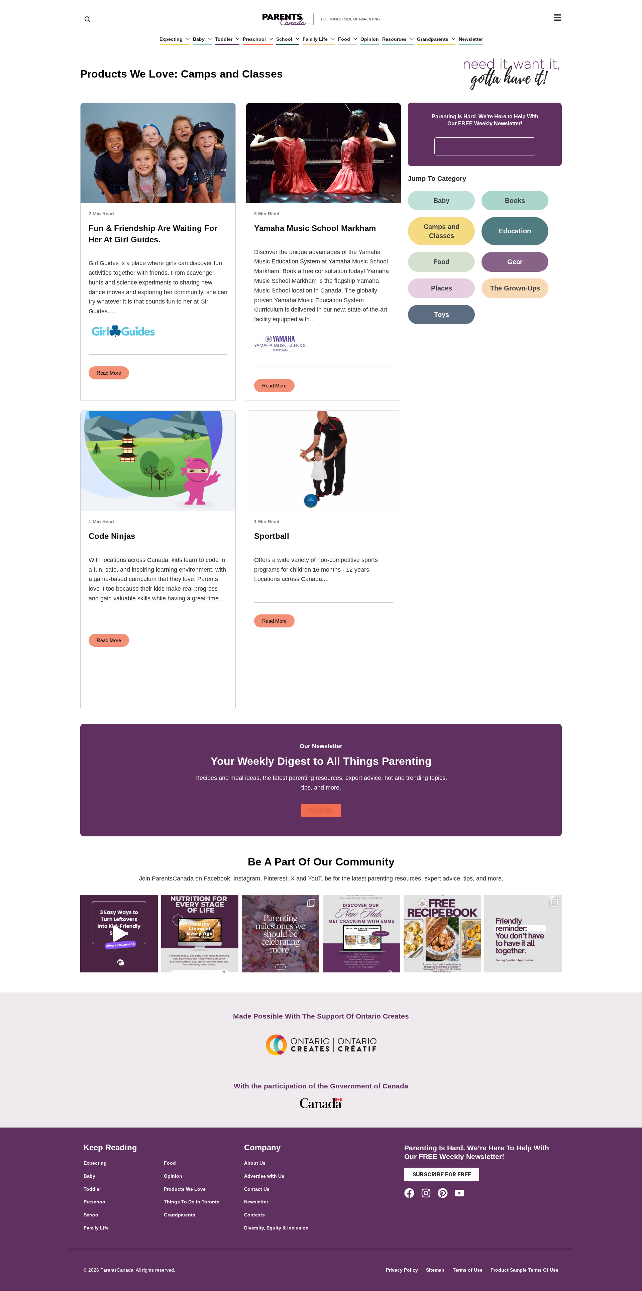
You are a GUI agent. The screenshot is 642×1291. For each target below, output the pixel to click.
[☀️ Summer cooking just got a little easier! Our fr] (442, 933)
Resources (394, 39)
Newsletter (471, 39)
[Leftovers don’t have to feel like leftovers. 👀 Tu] (119, 933)
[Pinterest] (443, 1193)
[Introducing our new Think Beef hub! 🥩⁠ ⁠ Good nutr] (200, 933)
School (284, 39)
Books (515, 200)
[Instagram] (426, 1193)
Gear (515, 261)
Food (344, 39)
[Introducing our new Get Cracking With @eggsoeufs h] (361, 933)
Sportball (271, 536)
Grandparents (432, 39)
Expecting (171, 39)
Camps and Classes (441, 231)
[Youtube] (459, 1193)
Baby (199, 39)
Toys (441, 314)
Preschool (254, 39)
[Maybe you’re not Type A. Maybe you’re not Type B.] (523, 933)
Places (441, 288)
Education (515, 231)
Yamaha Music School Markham (315, 228)
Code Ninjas (112, 536)
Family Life (315, 39)
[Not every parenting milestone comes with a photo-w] (280, 933)
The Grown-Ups (515, 288)
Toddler (223, 39)
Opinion (369, 39)
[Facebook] (409, 1193)
